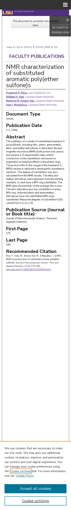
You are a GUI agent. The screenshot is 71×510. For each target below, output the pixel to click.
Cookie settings (21, 471)
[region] (35, 475)
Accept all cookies (35, 488)
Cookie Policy (25, 476)
